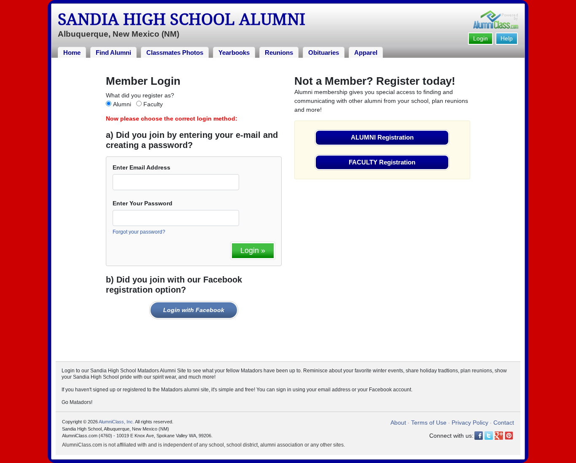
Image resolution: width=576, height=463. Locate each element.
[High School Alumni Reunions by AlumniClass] (495, 19)
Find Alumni (113, 52)
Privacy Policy (470, 422)
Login (480, 38)
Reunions (279, 52)
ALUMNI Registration (382, 137)
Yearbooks (234, 52)
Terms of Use (429, 422)
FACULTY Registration (382, 162)
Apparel (365, 52)
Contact (503, 422)
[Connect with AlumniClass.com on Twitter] (488, 435)
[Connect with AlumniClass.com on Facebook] (478, 435)
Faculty (153, 104)
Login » (252, 250)
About (398, 422)
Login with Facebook (193, 310)
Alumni (122, 104)
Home (72, 52)
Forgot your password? (139, 232)
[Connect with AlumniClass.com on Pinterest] (509, 435)
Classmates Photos (174, 52)
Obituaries (323, 52)
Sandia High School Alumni (181, 19)
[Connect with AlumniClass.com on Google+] (499, 435)
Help (507, 38)
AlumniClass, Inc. (116, 421)
